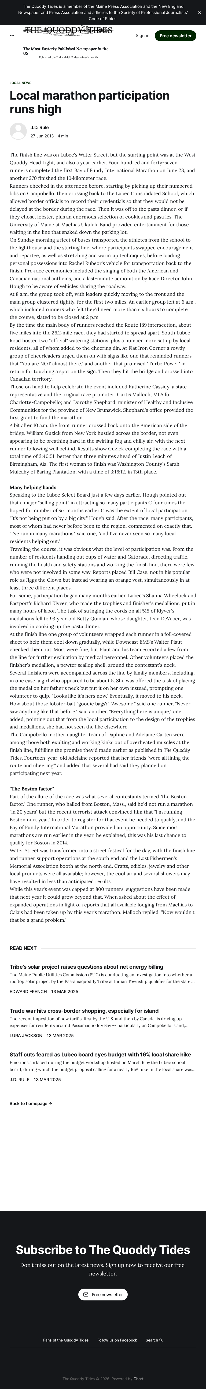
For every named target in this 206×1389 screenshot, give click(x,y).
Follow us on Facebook (117, 1340)
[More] (12, 36)
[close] (199, 12)
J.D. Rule (40, 127)
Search (152, 1340)
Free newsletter (176, 35)
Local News (20, 83)
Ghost (139, 1378)
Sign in (142, 35)
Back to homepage (28, 1103)
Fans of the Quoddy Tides (66, 1340)
